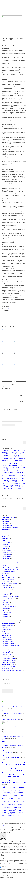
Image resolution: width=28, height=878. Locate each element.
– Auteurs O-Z (5, 604)
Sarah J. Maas (12, 812)
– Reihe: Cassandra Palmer (8, 658)
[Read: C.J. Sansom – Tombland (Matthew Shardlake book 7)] (3, 734)
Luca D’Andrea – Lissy (7, 752)
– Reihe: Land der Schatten (8, 664)
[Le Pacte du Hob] (12, 26)
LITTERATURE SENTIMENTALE (10, 606)
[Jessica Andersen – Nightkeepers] (20, 335)
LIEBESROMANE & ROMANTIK (10, 596)
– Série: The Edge (6, 651)
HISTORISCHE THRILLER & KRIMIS (11, 569)
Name (21, 396)
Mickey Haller (6, 809)
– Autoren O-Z (5, 523)
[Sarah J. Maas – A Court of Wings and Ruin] (8, 370)
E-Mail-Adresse (21, 401)
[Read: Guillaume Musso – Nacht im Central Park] (3, 705)
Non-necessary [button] (3, 866)
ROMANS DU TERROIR (8, 624)
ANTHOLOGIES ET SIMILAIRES (10, 527)
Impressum (4, 825)
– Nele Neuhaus (6, 595)
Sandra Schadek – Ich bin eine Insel (10, 719)
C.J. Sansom (7, 455)
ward (19, 488)
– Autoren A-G (5, 519)
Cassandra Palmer (7, 456)
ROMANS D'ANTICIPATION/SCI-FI (10, 622)
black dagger (21, 787)
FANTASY (16, 42)
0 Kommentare (10, 42)
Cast (17, 457)
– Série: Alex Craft (6, 639)
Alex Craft (16, 450)
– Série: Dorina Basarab (7, 647)
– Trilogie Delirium (6, 581)
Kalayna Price (17, 470)
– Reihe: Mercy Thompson (8, 666)
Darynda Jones (11, 793)
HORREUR (5, 573)
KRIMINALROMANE (7, 589)
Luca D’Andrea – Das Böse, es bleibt (10, 757)
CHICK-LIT (4, 533)
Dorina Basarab (14, 795)
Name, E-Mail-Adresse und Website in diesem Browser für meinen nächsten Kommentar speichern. (12, 411)
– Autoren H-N (5, 521)
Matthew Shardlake (13, 477)
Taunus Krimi (19, 486)
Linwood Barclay (12, 475)
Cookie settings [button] (4, 830)
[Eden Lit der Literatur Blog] (11, 5)
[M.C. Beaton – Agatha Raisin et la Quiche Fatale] (20, 370)
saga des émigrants (16, 483)
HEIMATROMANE (6, 556)
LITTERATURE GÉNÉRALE (9, 598)
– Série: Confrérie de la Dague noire (10, 645)
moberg (14, 809)
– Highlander (5, 544)
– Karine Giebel (5, 627)
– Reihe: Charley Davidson (8, 660)
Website (21, 404)
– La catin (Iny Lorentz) (7, 560)
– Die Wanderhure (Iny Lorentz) (9, 567)
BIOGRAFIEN (5, 529)
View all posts (5, 500)
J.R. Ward (19, 798)
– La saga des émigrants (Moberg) (10, 562)
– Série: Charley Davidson (8, 643)
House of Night (13, 465)
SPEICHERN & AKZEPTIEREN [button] (6, 877)
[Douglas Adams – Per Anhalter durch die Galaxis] (20, 358)
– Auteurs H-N (5, 602)
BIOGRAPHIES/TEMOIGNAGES (10, 531)
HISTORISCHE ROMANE (8, 564)
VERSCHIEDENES (6, 668)
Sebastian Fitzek (15, 485)
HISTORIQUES (5, 558)
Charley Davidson (9, 458)
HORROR (4, 575)
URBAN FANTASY (6, 637)
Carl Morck (17, 455)
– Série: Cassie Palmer (7, 641)
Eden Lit (21, 42)
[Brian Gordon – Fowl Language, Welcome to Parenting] (20, 346)
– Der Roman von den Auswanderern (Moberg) (13, 566)
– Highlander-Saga (6, 554)
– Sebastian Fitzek (6, 629)
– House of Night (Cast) (7, 587)
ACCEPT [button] (11, 830)
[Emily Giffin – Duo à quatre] (8, 358)
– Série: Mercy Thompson (8, 649)
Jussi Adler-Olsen (16, 799)
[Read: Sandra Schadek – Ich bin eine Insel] (3, 717)
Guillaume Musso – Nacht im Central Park (12, 706)
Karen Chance (9, 472)
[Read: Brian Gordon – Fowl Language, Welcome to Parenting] (3, 723)
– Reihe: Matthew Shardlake (8, 571)
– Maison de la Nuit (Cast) (8, 579)
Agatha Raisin (7, 450)
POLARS (4, 610)
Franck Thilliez (6, 796)
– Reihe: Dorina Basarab (8, 662)
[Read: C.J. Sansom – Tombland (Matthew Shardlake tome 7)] (3, 743)
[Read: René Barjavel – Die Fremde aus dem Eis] (3, 710)
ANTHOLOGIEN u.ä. (7, 525)
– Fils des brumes (6, 542)
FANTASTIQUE (5, 538)
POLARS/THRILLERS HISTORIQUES (11, 618)
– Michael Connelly (6, 593)
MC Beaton (21, 806)
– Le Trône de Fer (6, 546)
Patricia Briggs (20, 308)
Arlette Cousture (15, 452)
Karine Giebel (14, 473)
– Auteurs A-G (5, 600)
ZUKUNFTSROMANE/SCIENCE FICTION (12, 670)
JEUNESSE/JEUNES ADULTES (10, 577)
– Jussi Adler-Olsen (6, 591)
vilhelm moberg (9, 488)
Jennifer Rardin (14, 469)
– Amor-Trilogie (5, 585)
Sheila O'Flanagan (8, 486)
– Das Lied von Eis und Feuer (9, 550)
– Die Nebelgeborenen (7, 552)
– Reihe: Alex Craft (6, 654)
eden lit (9, 308)
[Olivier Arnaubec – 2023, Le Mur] (8, 335)
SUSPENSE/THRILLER (7, 625)
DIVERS (4, 537)
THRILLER (4, 631)
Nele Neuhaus (12, 482)
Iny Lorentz (15, 467)
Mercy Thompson (12, 478)
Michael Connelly (17, 807)
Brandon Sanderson (16, 453)
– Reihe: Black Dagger (7, 656)
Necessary (4, 857)
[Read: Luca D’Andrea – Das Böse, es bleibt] (3, 755)
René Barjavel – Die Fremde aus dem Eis (11, 713)
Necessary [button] (2, 855)
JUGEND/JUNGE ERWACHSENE (10, 583)
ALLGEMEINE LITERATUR (8, 517)
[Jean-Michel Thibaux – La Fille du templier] (8, 346)
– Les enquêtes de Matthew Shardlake (11, 620)
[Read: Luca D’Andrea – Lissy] (3, 750)
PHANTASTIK (5, 608)
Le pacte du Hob (14, 308)
